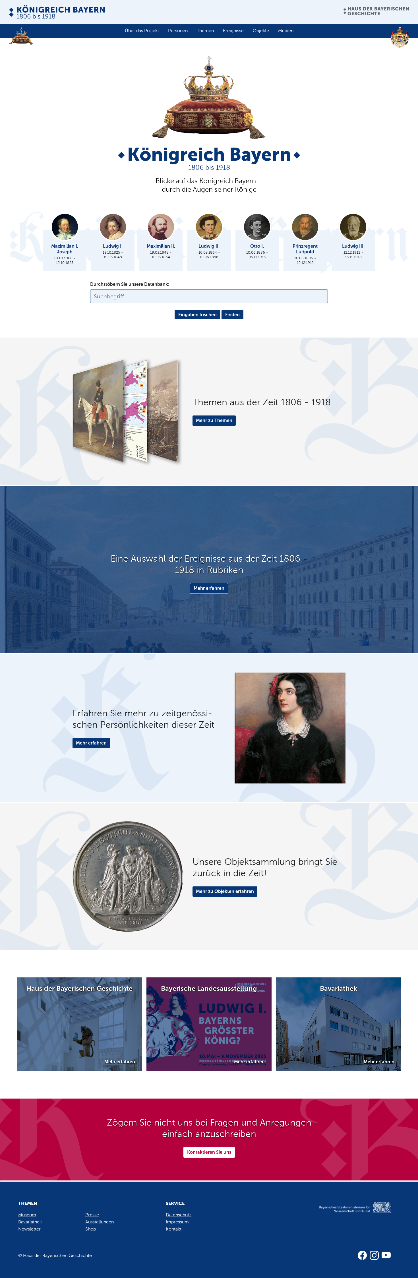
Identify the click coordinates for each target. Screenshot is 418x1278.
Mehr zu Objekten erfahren (225, 891)
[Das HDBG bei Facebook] (362, 1255)
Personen (178, 30)
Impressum (177, 1221)
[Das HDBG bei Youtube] (386, 1255)
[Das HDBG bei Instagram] (374, 1255)
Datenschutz (178, 1214)
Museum (27, 1214)
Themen (205, 30)
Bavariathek (30, 1221)
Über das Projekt (142, 30)
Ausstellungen (99, 1221)
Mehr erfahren (209, 588)
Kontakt (173, 1229)
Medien (285, 30)
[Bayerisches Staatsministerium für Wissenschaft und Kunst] (348, 1213)
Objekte (261, 30)
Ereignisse (233, 30)
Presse (92, 1214)
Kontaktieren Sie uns (209, 1152)
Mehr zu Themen (214, 420)
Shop (90, 1229)
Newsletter (29, 1229)
